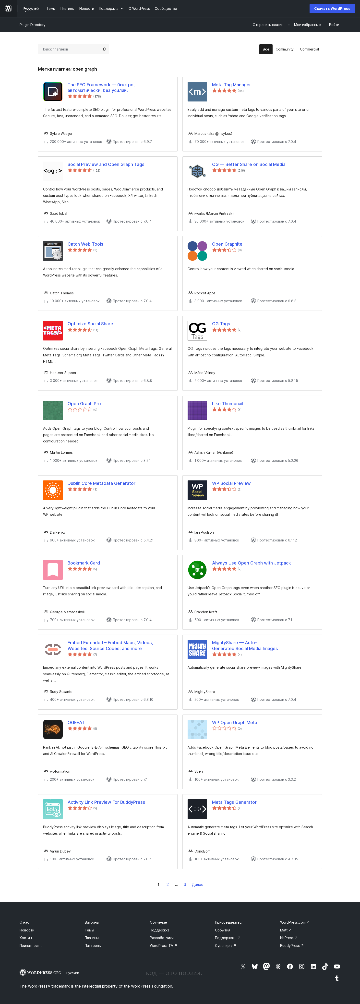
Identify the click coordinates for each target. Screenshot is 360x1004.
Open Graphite (227, 244)
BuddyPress (292, 945)
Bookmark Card (84, 562)
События (222, 930)
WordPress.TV (163, 945)
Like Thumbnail (227, 403)
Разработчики (162, 938)
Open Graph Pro (84, 403)
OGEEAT (76, 722)
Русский (72, 973)
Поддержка (159, 930)
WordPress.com (295, 922)
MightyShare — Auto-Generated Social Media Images (245, 645)
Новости (27, 930)
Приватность (31, 945)
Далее (197, 884)
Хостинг (26, 938)
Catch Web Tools (85, 244)
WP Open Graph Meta (234, 722)
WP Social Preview (231, 483)
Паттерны (93, 945)
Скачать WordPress (332, 8)
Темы (89, 930)
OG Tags (221, 323)
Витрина (92, 922)
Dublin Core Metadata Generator (101, 483)
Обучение (158, 922)
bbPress (289, 938)
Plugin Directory (33, 25)
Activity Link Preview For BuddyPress (106, 802)
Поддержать (228, 938)
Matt (286, 930)
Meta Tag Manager (231, 84)
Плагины (92, 938)
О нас (24, 922)
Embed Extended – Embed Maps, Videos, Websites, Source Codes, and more (110, 645)
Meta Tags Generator (234, 802)
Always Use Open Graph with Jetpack (251, 562)
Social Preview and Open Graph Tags (106, 164)
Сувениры (225, 945)
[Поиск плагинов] (104, 49)
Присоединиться (229, 922)
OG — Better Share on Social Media (249, 164)
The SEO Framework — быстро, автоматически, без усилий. (101, 87)
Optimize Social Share (90, 323)
